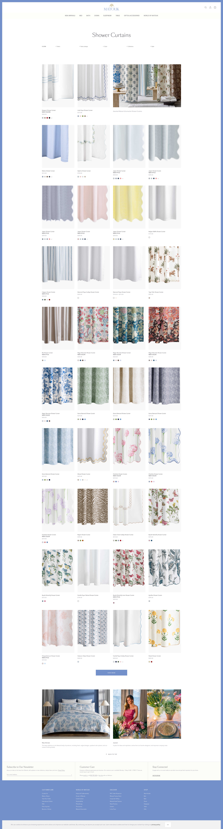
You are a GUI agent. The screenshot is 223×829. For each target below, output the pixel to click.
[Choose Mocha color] (42, 360)
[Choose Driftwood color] (85, 116)
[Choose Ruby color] (113, 603)
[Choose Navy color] (82, 419)
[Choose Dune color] (85, 176)
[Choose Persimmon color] (82, 540)
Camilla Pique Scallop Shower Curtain (123, 656)
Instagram (156, 775)
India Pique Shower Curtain (85, 110)
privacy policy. (156, 824)
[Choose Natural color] (45, 176)
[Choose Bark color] (47, 176)
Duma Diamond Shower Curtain (86, 413)
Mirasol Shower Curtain (84, 474)
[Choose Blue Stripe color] (42, 118)
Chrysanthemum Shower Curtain (51, 656)
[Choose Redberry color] (49, 299)
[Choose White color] (149, 237)
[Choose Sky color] (85, 419)
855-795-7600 (93, 775)
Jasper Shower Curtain (119, 171)
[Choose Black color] (49, 118)
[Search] (206, 7)
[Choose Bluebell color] (78, 176)
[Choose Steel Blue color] (118, 178)
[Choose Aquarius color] (80, 360)
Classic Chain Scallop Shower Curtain (123, 534)
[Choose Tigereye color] (149, 298)
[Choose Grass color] (82, 116)
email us (85, 775)
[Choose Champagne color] (78, 480)
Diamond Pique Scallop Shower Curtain (88, 292)
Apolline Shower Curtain (155, 595)
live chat (101, 775)
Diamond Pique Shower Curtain (121, 292)
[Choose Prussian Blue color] (42, 299)
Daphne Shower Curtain (84, 171)
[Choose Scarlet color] (151, 661)
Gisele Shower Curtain (155, 656)
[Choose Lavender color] (118, 481)
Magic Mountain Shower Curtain (86, 353)
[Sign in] (210, 7)
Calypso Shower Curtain (48, 292)
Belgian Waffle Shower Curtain (157, 231)
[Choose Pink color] (149, 540)
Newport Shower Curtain (49, 110)
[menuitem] (70, 16)
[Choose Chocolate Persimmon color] (82, 360)
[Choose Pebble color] (47, 299)
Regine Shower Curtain (84, 534)
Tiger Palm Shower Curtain (156, 292)
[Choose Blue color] (45, 360)
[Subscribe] (71, 774)
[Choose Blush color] (80, 116)
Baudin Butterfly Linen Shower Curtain (123, 595)
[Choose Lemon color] (113, 239)
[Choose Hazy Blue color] (116, 178)
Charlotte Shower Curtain (120, 474)
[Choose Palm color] (45, 299)
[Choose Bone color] (116, 298)
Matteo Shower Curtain (48, 171)
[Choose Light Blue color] (113, 661)
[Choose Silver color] (82, 480)
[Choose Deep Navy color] (49, 176)
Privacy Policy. (61, 770)
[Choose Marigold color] (149, 661)
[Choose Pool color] (113, 178)
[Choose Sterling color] (82, 176)
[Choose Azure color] (78, 116)
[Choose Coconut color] (78, 540)
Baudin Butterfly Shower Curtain (157, 534)
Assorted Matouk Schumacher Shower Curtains (127, 111)
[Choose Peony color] (120, 178)
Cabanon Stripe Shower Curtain (86, 656)
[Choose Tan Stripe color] (45, 118)
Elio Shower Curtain (47, 353)
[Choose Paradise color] (78, 360)
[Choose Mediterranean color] (149, 601)
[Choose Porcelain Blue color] (85, 360)
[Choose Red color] (47, 118)
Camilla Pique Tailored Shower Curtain (88, 595)
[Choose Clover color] (116, 540)
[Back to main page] (111, 7)
